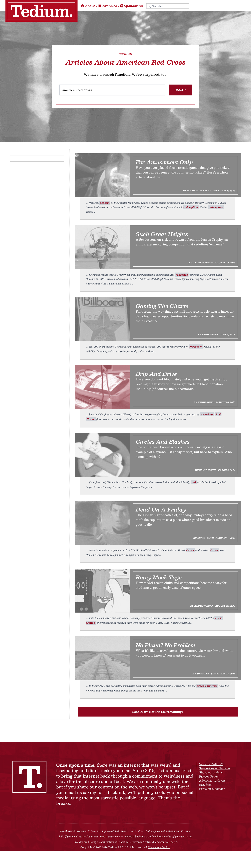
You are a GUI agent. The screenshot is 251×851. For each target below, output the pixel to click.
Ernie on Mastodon (212, 788)
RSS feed (205, 784)
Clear (180, 90)
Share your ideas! (211, 772)
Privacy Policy (209, 776)
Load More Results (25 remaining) (157, 711)
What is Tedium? (211, 764)
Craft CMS (123, 842)
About (90, 5)
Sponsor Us (133, 5)
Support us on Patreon (214, 768)
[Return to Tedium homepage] (41, 11)
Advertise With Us (212, 780)
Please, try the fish (159, 847)
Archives (109, 5)
